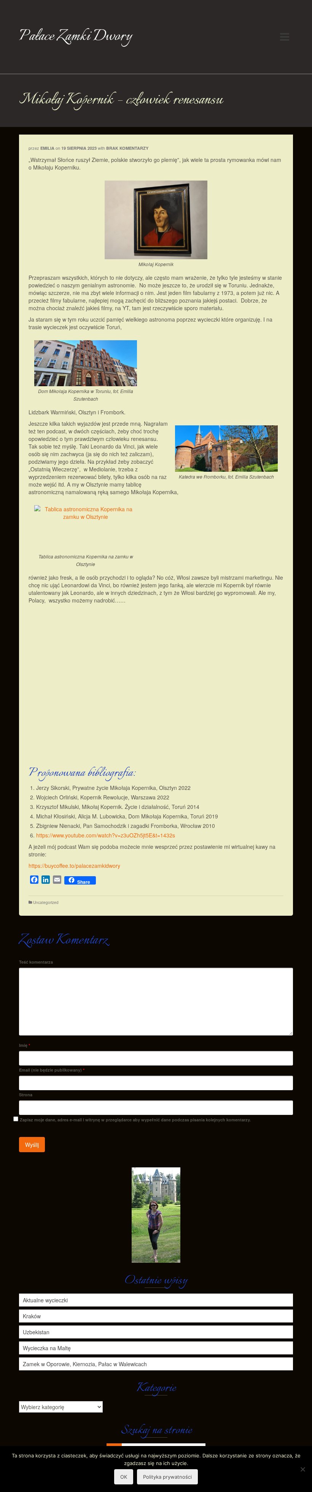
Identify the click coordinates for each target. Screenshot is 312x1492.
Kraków (32, 1316)
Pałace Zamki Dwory (75, 37)
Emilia (47, 148)
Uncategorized (46, 902)
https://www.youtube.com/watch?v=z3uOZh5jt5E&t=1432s (105, 835)
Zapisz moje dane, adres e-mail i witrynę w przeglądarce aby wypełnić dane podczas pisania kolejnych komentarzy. (135, 1120)
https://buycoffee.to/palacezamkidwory (74, 865)
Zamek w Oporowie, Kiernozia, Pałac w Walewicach (85, 1364)
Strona (25, 1094)
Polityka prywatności (167, 1477)
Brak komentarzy (127, 148)
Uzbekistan (36, 1332)
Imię (24, 1045)
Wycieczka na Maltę (47, 1348)
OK (123, 1477)
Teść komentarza (36, 962)
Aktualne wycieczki (45, 1300)
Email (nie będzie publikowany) (51, 1070)
